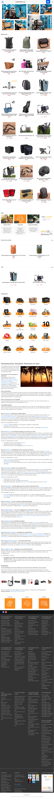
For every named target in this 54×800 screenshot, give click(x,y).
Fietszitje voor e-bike (19, 701)
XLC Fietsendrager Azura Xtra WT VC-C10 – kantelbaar (9, 93)
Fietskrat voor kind (5, 713)
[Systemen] (32, 348)
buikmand (48, 473)
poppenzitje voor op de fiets (25, 535)
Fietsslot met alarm (19, 623)
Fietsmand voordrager (33, 631)
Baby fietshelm (18, 654)
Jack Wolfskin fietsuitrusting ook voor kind (33, 713)
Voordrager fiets (31, 654)
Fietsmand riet (31, 623)
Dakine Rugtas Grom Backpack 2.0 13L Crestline (39, 256)
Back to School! (7, 224)
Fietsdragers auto (46, 696)
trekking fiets (45, 427)
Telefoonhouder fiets (33, 670)
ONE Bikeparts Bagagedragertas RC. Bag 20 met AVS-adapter (43, 51)
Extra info (46, 352)
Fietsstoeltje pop (5, 654)
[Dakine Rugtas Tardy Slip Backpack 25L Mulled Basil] (26, 42)
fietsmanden (9, 380)
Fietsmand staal (31, 628)
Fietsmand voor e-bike (20, 699)
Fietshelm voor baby (5, 707)
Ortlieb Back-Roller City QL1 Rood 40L (9, 200)
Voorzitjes (6, 494)
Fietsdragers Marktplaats (47, 713)
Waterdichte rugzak (5, 637)
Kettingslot (17, 622)
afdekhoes (46, 455)
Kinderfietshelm (32, 316)
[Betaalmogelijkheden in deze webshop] (44, 603)
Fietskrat (46, 304)
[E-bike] (20, 336)
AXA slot (16, 628)
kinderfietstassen (40, 535)
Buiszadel (3, 665)
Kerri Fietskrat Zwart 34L (43, 114)
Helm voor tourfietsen (33, 719)
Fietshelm (20, 316)
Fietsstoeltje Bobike (5, 659)
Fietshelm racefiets (19, 659)
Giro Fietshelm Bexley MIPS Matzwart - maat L (44, 179)
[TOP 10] (45, 324)
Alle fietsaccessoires (20, 329)
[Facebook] (3, 612)
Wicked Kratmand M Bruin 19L (26, 135)
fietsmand (40, 469)
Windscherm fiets (32, 656)
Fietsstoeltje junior (5, 667)
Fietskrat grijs (45, 634)
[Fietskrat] (45, 300)
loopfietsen (7, 521)
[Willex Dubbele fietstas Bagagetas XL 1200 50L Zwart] (26, 150)
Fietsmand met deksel (33, 634)
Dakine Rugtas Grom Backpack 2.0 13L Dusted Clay (13, 256)
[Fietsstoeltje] (7, 312)
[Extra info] (45, 348)
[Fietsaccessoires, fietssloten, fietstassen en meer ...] (20, 2)
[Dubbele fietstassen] (14, 11)
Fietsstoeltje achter (5, 651)
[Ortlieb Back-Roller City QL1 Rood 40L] (9, 192)
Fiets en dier (46, 340)
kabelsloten (39, 435)
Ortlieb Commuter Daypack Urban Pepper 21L (9, 50)
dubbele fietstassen (12, 416)
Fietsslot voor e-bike (19, 698)
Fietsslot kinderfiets (19, 633)
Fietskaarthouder (32, 657)
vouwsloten (46, 435)
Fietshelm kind (18, 651)
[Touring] (32, 336)
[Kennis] (20, 348)
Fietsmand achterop (32, 633)
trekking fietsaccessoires (10, 540)
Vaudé (22, 545)
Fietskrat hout (45, 622)
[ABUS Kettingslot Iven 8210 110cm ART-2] (9, 128)
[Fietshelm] (20, 312)
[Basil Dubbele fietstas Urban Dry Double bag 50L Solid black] (44, 128)
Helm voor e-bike (18, 702)
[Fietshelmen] (20, 25)
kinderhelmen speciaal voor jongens (28, 515)
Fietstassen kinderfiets (6, 631)
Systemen (33, 352)
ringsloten (19, 435)
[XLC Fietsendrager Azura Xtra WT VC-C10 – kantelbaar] (9, 85)
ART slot (16, 620)
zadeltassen (45, 416)
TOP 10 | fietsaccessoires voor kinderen (46, 662)
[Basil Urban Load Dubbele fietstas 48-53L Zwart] (9, 150)
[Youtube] (6, 612)
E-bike (20, 340)
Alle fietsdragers (45, 695)
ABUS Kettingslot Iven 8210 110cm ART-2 (9, 136)
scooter (26, 445)
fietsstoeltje (41, 487)
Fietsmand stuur (31, 629)
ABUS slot (17, 634)
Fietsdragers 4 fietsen (46, 707)
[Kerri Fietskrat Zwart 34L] (44, 107)
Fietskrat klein (45, 628)
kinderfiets (7, 385)
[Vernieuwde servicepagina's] (20, 218)
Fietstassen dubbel (5, 623)
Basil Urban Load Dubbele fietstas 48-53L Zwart (9, 157)
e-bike (16, 426)
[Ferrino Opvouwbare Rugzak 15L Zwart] (44, 192)
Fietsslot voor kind (5, 710)
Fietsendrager (7, 328)
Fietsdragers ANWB (46, 711)
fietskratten (15, 380)
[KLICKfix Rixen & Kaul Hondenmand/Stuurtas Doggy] (9, 171)
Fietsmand (33, 304)
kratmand (43, 473)
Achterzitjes (6, 495)
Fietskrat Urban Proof (46, 633)
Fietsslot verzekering (19, 631)
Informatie (13, 261)
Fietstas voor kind (5, 708)
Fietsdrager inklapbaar (47, 708)
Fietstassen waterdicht (6, 629)
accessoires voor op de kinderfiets (35, 533)
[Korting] (7, 336)
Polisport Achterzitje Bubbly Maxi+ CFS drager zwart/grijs (26, 114)
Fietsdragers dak (45, 702)
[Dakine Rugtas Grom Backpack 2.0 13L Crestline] (39, 249)
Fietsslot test (17, 629)
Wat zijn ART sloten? (46, 762)
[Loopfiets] (45, 312)
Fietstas (7, 304)
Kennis (19, 352)
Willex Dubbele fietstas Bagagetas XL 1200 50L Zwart (26, 157)
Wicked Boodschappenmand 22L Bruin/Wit (43, 72)
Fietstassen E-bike (5, 620)
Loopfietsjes (36, 522)
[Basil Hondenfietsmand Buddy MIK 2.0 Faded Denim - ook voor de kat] (9, 107)
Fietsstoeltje (7, 316)
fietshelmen (10, 381)
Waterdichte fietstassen (6, 640)
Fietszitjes (3, 704)
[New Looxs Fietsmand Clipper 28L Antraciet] (44, 150)
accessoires (14, 384)
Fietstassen (6, 424)
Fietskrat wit (44, 629)
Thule (26, 545)
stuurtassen (3, 417)
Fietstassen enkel (5, 622)
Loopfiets (46, 316)
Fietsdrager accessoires (47, 714)
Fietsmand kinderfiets (33, 622)
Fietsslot (20, 304)
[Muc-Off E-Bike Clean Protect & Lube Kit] (26, 64)
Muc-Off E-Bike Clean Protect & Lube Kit (26, 72)
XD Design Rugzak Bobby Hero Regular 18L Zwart (26, 93)
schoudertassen (11, 417)
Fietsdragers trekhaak (46, 698)
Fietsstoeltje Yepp (5, 660)
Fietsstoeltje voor (5, 653)
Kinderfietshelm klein (19, 662)
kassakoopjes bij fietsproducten (17, 591)
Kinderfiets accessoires (33, 329)
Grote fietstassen (5, 634)
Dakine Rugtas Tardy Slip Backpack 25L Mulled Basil (26, 50)
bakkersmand (4, 475)
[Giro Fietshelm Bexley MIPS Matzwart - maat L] (44, 171)
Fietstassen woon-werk (6, 633)
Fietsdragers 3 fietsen (46, 705)
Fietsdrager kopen (46, 716)
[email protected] (18, 785)
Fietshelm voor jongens (20, 657)
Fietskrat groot (45, 631)
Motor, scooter (7, 352)
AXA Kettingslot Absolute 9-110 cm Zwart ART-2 (26, 179)
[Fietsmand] (32, 300)
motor (31, 445)
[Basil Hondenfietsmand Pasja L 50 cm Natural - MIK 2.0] (9, 64)
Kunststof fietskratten (9, 459)
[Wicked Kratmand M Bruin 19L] (26, 128)
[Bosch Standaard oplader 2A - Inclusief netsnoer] (26, 192)
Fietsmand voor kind (5, 711)
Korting (7, 340)
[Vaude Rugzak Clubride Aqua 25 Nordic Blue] (44, 85)
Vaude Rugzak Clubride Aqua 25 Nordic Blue (43, 93)
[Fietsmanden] (8, 25)
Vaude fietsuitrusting (32, 716)
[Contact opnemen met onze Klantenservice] (27, 603)
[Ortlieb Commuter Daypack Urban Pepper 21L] (9, 42)
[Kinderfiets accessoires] (32, 324)
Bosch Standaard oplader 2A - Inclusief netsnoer (26, 200)
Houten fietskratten (8, 462)
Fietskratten (47, 451)
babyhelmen (19, 516)
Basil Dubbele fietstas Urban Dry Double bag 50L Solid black (43, 137)
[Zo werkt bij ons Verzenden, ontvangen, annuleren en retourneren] (10, 603)
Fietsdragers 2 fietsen (46, 704)
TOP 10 (46, 328)
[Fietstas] (7, 300)
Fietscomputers (31, 717)
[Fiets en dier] (45, 336)
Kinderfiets (3, 698)
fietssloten (13, 378)
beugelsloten (14, 435)
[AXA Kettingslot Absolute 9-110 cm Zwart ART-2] (26, 171)
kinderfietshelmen (5, 382)
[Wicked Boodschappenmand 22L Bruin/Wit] (44, 64)
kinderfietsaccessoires (10, 532)
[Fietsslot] (20, 300)
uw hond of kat (25, 482)
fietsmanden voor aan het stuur (28, 472)
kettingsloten (7, 435)
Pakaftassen (4, 628)
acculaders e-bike (8, 549)
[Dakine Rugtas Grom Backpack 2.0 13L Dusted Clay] (13, 249)
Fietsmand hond (31, 620)
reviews (41, 796)
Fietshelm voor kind (5, 705)
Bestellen (9, 55)
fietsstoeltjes (4, 381)
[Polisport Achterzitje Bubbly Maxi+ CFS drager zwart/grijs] (26, 107)
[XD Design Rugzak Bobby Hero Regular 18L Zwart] (26, 85)
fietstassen (3, 380)
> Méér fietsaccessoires (33, 680)
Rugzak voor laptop (5, 639)
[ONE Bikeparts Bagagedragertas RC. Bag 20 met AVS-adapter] (44, 42)
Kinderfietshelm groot (19, 660)
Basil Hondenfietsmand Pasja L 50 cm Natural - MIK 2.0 (9, 72)
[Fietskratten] (40, 22)
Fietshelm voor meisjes (20, 656)
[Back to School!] (7, 218)
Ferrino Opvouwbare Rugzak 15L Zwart (43, 200)
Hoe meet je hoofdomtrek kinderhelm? (45, 756)
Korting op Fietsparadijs (33, 662)
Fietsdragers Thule (46, 710)
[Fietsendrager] (7, 324)
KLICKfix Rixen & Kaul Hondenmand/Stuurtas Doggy (9, 179)
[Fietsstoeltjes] (46, 9)
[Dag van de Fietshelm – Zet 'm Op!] (33, 218)
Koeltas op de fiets (5, 642)
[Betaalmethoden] (30, 775)
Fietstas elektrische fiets (20, 696)
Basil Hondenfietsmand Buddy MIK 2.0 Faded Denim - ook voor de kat (9, 115)
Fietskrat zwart (45, 620)
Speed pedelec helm (19, 653)
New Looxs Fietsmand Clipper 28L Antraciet (43, 157)
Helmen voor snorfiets (20, 667)
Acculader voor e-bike (19, 707)
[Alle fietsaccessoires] (20, 324)
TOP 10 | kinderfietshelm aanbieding (45, 673)
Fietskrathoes (45, 623)
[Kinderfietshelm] (32, 312)
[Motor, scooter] (7, 348)
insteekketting (32, 435)
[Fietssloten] (33, 9)
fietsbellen (47, 535)
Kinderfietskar (4, 702)
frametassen (39, 416)
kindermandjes (4, 536)
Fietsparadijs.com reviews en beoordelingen (46, 687)
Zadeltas (3, 636)
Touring (33, 340)
